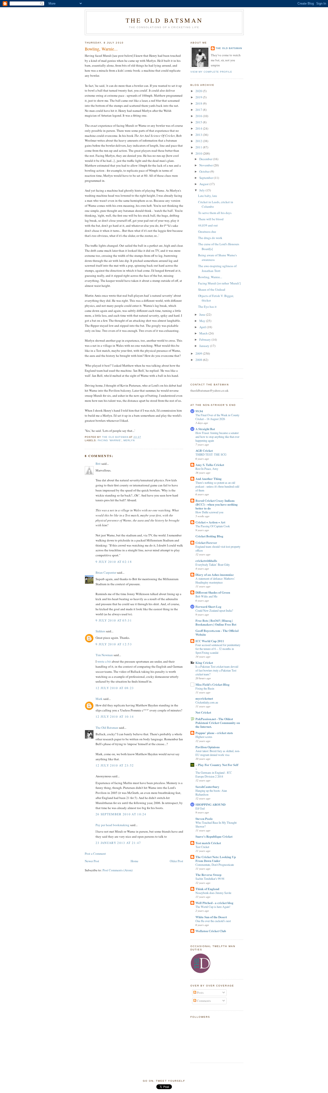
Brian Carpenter (106, 572)
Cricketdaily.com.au (206, 702)
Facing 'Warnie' (109, 440)
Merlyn (129, 440)
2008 (199, 360)
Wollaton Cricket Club (210, 931)
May (202, 321)
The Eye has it (207, 306)
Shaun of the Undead (211, 289)
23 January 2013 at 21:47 (118, 843)
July (202, 190)
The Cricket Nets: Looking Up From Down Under (215, 858)
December (206, 159)
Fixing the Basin (204, 688)
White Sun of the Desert (211, 917)
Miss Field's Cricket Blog (212, 684)
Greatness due (207, 231)
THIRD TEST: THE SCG (210, 454)
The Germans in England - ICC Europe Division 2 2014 (213, 774)
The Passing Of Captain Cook (212, 526)
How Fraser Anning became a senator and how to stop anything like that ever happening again (217, 436)
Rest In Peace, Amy (206, 469)
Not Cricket (203, 712)
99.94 (199, 411)
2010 (199, 153)
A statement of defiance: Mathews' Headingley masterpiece (215, 580)
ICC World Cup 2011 (209, 641)
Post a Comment (95, 853)
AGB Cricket (204, 450)
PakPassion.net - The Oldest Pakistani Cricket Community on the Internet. (217, 722)
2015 (199, 122)
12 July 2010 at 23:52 (115, 765)
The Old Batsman (164, 20)
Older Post (176, 861)
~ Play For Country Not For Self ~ (216, 766)
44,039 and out (208, 225)
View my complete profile (211, 71)
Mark (99, 699)
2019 (199, 97)
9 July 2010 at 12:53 (114, 644)
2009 (199, 353)
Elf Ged (200, 808)
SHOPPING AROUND (210, 804)
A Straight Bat (205, 429)
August (204, 184)
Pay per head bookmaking (112, 825)
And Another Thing (208, 478)
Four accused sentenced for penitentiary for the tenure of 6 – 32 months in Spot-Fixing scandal (217, 648)
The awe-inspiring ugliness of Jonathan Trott (217, 268)
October (204, 171)
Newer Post (92, 861)
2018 (199, 103)
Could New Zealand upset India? (214, 610)
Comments (203, 1001)
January (204, 346)
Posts (200, 992)
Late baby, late (207, 196)
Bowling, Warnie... (210, 277)
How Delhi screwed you (209, 512)
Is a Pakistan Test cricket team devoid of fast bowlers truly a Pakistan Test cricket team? (216, 670)
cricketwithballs (206, 560)
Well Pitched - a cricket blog (214, 902)
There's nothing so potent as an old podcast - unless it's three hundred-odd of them (217, 486)
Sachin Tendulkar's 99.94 (209, 878)
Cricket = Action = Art (210, 522)
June (202, 314)
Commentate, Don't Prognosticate (214, 865)
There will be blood (211, 219)
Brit (98, 463)
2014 (199, 128)
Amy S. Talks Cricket (209, 464)
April (203, 327)
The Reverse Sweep (208, 874)
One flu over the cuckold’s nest (213, 921)
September (206, 178)
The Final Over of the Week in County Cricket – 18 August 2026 (217, 417)
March (203, 333)
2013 (199, 134)
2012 (199, 141)
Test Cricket (202, 847)
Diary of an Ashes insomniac (214, 574)
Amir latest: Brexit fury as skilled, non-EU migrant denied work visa (217, 753)
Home (134, 861)
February (205, 339)
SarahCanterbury (207, 786)
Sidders (100, 631)
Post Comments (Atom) (118, 870)
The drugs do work (210, 238)
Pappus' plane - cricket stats (214, 732)
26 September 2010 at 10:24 (121, 814)
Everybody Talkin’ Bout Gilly (212, 564)
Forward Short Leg (208, 606)
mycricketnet (204, 698)
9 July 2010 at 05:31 (114, 620)
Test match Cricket (208, 843)
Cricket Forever (206, 542)
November (206, 165)
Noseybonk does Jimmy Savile (213, 893)
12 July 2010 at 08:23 (115, 688)
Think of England (207, 888)
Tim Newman (104, 655)
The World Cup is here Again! (212, 907)
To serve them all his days (214, 213)
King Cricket (204, 662)
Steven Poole (204, 818)
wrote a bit (104, 661)
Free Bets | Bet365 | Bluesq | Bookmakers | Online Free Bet (215, 622)
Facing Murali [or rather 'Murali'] (219, 283)
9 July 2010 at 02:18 (114, 561)
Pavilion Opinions (207, 747)
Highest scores (203, 737)
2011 (199, 147)
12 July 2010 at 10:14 (115, 716)
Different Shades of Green (212, 592)
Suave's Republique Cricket (213, 836)
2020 (199, 91)
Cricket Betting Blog (209, 536)
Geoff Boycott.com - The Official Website (217, 632)
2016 (199, 116)
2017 (199, 109)
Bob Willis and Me (206, 596)
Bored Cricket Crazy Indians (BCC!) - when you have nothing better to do (216, 504)
